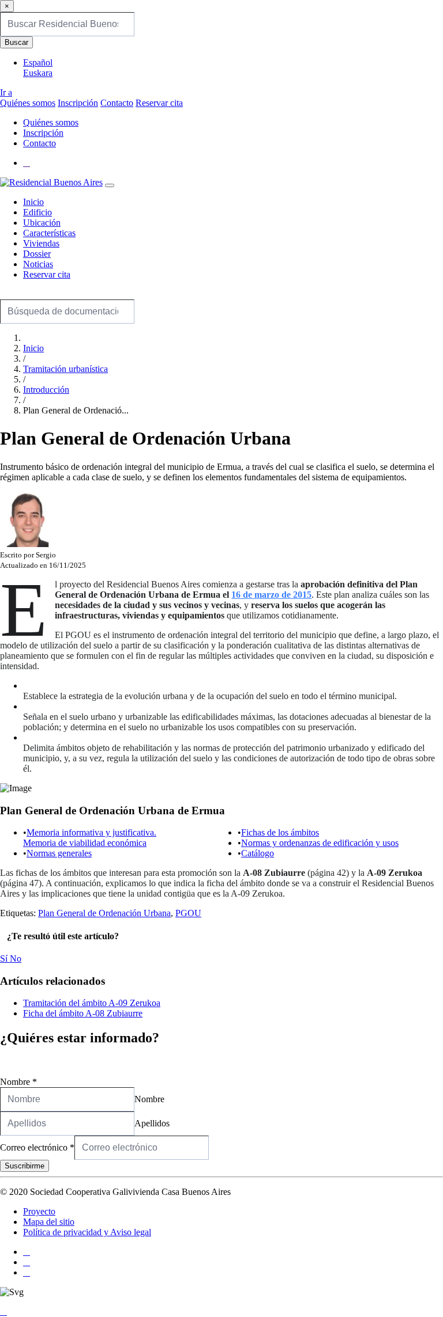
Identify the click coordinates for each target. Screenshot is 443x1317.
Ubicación (42, 222)
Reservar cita (159, 103)
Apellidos (152, 1123)
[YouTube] (26, 1272)
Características (49, 233)
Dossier (37, 254)
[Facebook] (26, 1252)
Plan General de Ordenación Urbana (104, 913)
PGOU (188, 913)
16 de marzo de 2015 (271, 594)
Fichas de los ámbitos (280, 832)
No (15, 958)
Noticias (38, 264)
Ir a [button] (6, 92)
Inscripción (78, 103)
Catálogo (257, 853)
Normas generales (59, 853)
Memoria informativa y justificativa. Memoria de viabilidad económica (89, 838)
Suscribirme (24, 1166)
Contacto (116, 103)
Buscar (16, 42)
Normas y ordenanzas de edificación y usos (320, 843)
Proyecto (39, 1211)
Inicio (33, 202)
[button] (26, 163)
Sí (5, 958)
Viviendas (41, 243)
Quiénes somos (27, 103)
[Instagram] (26, 1262)
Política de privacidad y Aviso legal (87, 1232)
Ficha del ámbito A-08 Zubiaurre (82, 1013)
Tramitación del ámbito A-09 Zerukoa (91, 1003)
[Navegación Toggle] (109, 185)
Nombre (18, 1082)
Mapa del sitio (48, 1222)
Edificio (37, 212)
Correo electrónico (37, 1147)
